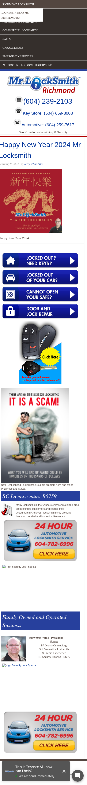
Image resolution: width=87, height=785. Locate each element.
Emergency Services (18, 56)
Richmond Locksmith (18, 4)
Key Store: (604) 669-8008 (48, 113)
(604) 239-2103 (47, 101)
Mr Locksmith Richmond (37, 83)
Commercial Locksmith (20, 30)
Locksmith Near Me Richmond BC (15, 15)
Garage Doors (13, 48)
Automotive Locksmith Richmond (27, 65)
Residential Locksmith (20, 21)
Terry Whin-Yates (33, 164)
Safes (7, 39)
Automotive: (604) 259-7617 (48, 125)
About (7, 13)
